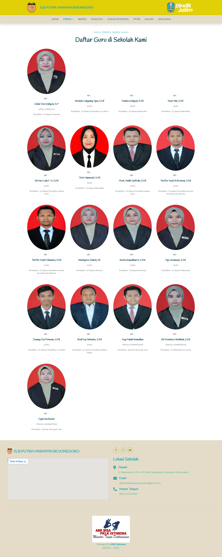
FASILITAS (97, 19)
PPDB (136, 19)
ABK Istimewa (118, 544)
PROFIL (67, 19)
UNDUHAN (164, 19)
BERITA (82, 19)
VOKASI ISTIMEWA (118, 19)
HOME (55, 19)
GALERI (149, 19)
